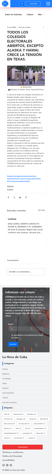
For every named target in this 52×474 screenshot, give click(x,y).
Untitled (12, 219)
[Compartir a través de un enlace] (26, 197)
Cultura (30, 14)
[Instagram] (11, 465)
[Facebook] (3, 465)
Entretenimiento (8, 393)
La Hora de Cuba (14, 357)
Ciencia (5, 397)
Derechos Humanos (9, 402)
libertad (44, 419)
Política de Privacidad (12, 456)
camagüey (21, 419)
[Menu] (48, 4)
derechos (9, 419)
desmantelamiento (12, 433)
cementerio (20, 438)
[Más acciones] (43, 27)
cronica (32, 438)
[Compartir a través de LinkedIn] (20, 197)
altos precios (10, 423)
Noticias (10, 186)
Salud (4, 383)
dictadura (32, 414)
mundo (33, 419)
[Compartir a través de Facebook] (8, 197)
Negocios (5, 374)
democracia (19, 414)
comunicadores (41, 428)
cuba (7, 414)
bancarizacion (40, 423)
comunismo (28, 433)
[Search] (22, 3)
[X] (7, 465)
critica (8, 438)
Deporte (5, 388)
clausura (8, 428)
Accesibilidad (8, 460)
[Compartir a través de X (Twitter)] (14, 197)
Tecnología (6, 378)
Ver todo (41, 210)
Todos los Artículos (13, 14)
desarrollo (41, 433)
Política (10, 189)
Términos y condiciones (12, 452)
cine (28, 428)
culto (19, 428)
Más (40, 14)
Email (11, 324)
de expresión (25, 423)
